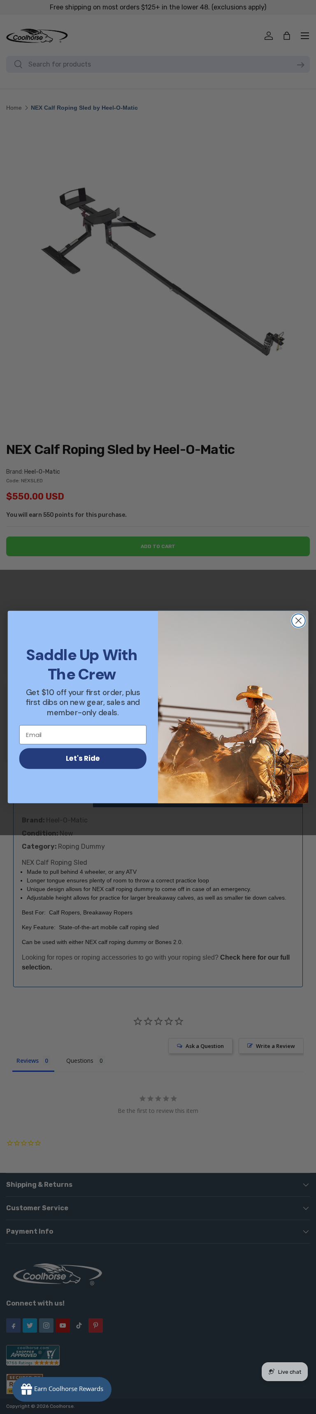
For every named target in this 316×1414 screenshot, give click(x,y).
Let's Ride (83, 758)
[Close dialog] (298, 620)
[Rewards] (62, 1389)
